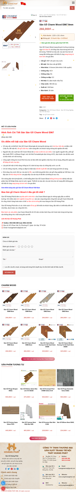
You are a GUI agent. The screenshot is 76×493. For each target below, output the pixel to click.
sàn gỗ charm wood (48, 114)
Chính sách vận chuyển (12, 478)
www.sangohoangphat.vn (66, 485)
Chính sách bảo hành (11, 481)
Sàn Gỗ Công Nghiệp (49, 15)
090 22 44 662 (66, 460)
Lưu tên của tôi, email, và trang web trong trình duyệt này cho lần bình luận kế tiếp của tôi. (34, 267)
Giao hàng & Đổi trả (10, 484)
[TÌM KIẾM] (72, 8)
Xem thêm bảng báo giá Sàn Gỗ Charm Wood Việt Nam (20, 187)
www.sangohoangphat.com (66, 477)
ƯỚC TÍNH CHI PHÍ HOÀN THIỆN (48, 97)
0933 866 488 (66, 458)
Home (41, 15)
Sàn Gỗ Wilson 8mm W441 (65, 422)
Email (41, 259)
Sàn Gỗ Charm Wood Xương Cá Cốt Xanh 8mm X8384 (65, 344)
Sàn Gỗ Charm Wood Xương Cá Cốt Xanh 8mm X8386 (47, 344)
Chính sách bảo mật (10, 475)
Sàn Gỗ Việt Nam (61, 15)
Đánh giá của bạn (9, 246)
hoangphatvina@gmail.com (66, 468)
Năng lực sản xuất (10, 487)
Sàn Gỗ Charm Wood (45, 16)
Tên (4, 259)
